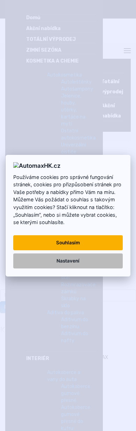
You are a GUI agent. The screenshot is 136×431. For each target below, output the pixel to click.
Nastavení (68, 261)
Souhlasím (68, 242)
